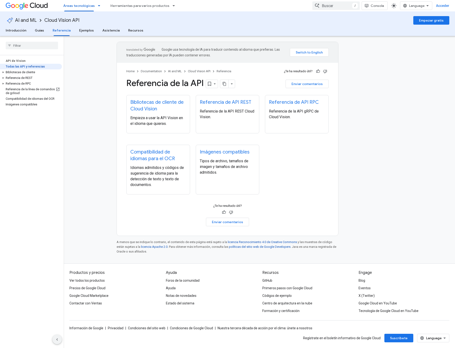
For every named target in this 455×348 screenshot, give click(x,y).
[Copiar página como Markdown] (224, 84)
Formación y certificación (281, 311)
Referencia (62, 30)
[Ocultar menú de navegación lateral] (57, 339)
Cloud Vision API (61, 20)
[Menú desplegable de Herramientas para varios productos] (175, 5)
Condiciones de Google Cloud (191, 328)
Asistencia (111, 30)
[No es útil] (325, 71)
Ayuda (171, 288)
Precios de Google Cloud (87, 288)
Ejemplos (86, 30)
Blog (362, 280)
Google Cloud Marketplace (89, 296)
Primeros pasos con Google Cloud (287, 288)
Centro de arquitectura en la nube (287, 303)
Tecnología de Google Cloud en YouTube (389, 311)
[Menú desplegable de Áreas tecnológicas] (100, 5)
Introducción (16, 30)
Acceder (442, 6)
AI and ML (26, 20)
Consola (377, 6)
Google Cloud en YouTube (378, 303)
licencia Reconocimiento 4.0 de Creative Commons (262, 242)
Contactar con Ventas (85, 303)
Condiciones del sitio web (146, 328)
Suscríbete (399, 338)
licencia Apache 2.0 (154, 247)
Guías (39, 30)
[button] (31, 72)
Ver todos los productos (87, 280)
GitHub (267, 280)
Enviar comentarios (307, 84)
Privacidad (115, 328)
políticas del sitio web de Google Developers (260, 247)
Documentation (151, 71)
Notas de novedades (181, 296)
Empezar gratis (431, 20)
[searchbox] (32, 45)
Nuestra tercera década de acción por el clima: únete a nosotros (265, 328)
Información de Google (86, 328)
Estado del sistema (180, 303)
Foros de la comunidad (183, 280)
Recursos (135, 30)
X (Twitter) (367, 296)
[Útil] (318, 71)
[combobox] (336, 5)
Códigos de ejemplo (277, 296)
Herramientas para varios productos (139, 6)
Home (130, 71)
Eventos (365, 288)
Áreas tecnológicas (79, 6)
